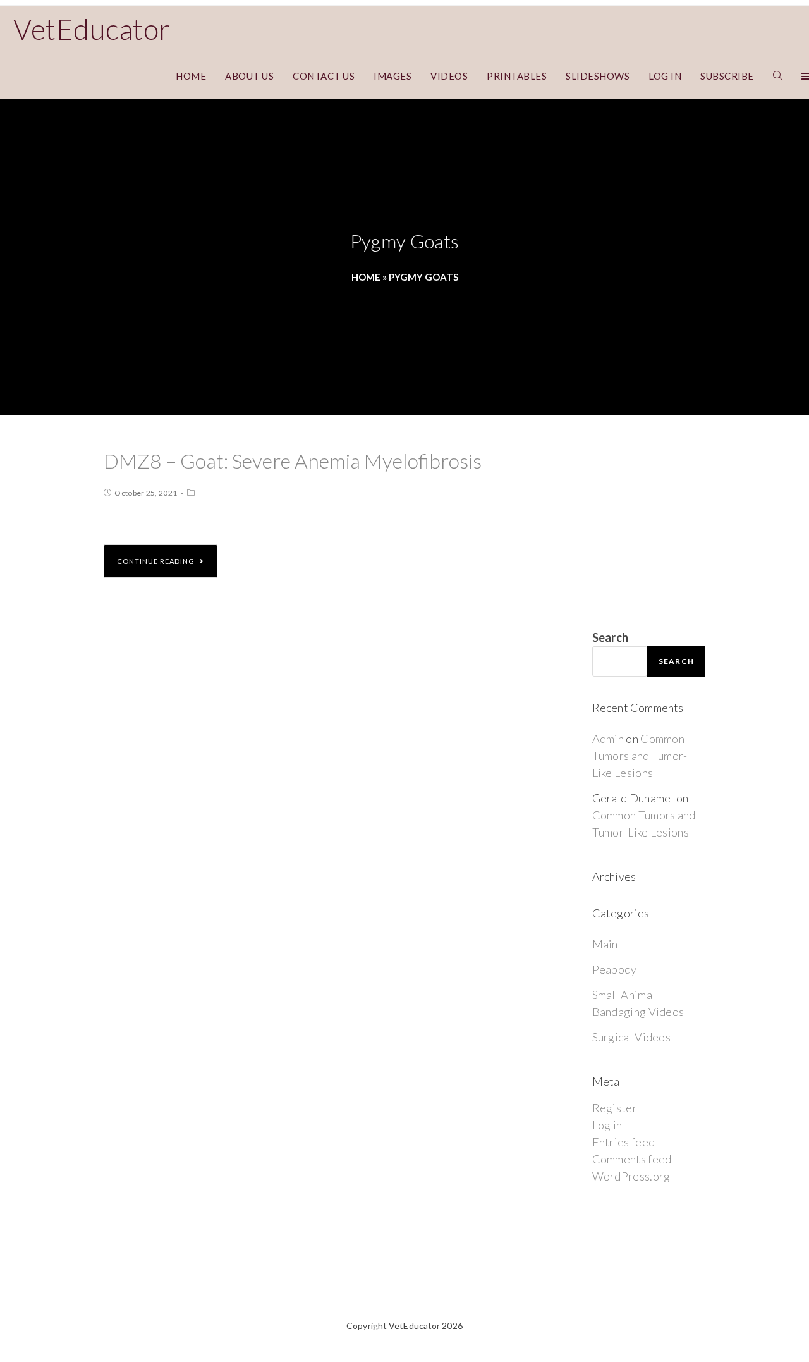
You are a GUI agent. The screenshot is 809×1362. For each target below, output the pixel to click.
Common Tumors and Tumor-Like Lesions (640, 756)
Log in (607, 1125)
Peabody (614, 969)
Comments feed (632, 1159)
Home (365, 277)
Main (605, 944)
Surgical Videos (631, 1037)
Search (610, 637)
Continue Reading (156, 561)
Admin (608, 738)
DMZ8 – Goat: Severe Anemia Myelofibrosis (293, 460)
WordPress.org (631, 1176)
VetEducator (92, 29)
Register (614, 1108)
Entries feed (623, 1142)
